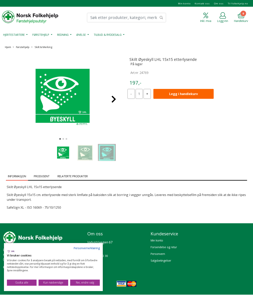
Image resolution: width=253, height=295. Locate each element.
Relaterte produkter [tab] (73, 176)
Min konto (184, 3)
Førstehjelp (41, 35)
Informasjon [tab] (17, 176)
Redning (63, 35)
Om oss (219, 3)
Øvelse (81, 35)
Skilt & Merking (43, 47)
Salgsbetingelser (161, 260)
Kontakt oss (202, 3)
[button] (60, 139)
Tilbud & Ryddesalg (108, 35)
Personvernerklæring (87, 248)
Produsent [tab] (42, 176)
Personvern (158, 254)
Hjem (8, 47)
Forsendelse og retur (164, 247)
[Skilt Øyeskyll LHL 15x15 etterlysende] (63, 97)
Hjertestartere (14, 35)
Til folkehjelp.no (238, 3)
